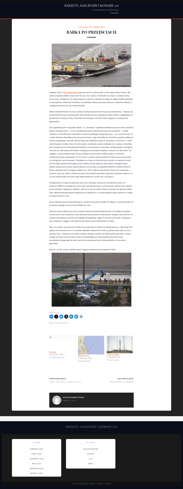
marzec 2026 (36, 473)
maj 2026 (36, 464)
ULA (90, 459)
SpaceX (90, 454)
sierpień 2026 (36, 449)
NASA (90, 464)
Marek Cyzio (99, 27)
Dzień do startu (113, 354)
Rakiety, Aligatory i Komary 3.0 (91, 5)
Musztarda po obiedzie (122, 382)
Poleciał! (52, 352)
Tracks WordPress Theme (83, 484)
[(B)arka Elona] (91, 345)
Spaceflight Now (70, 92)
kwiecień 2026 (37, 468)
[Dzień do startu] (120, 344)
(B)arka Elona (83, 356)
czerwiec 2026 (36, 459)
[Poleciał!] (62, 343)
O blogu (114, 13)
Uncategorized (90, 449)
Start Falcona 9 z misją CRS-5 (65, 382)
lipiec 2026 (36, 454)
